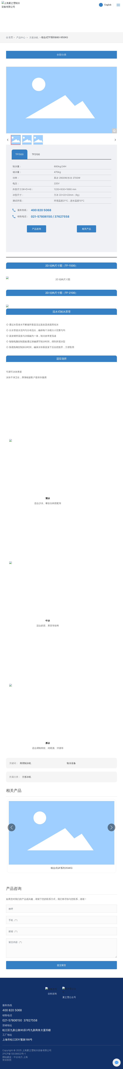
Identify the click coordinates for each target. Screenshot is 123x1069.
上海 (25, 1057)
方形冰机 (33, 37)
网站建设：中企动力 (12, 1057)
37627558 (61, 216)
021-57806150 (41, 216)
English (107, 5)
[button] (11, 827)
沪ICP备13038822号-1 (14, 1053)
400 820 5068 (41, 210)
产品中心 (20, 37)
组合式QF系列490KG (61, 868)
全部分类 (61, 54)
